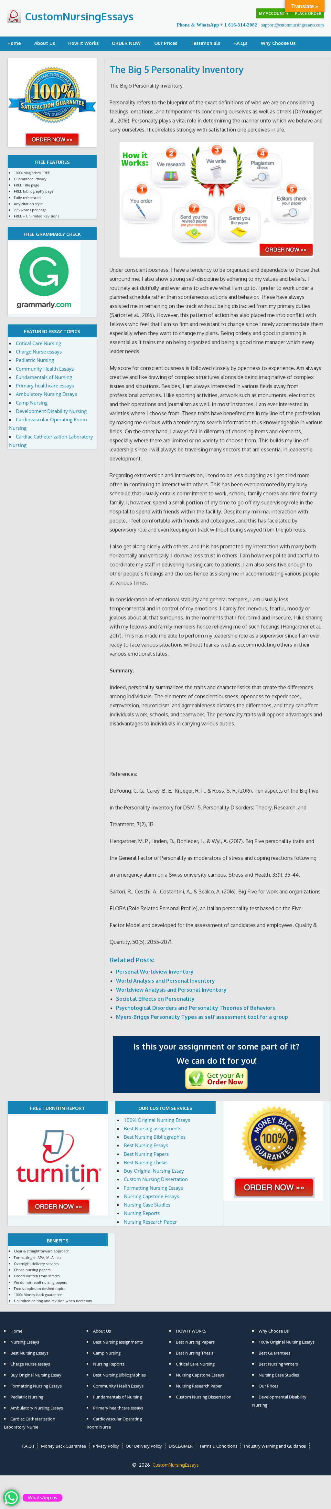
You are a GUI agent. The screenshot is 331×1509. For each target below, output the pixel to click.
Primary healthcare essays (45, 385)
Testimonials (205, 43)
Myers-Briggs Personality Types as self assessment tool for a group (202, 1017)
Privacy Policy (106, 1446)
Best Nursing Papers (146, 1154)
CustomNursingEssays (79, 16)
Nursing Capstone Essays (151, 1196)
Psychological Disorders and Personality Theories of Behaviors (195, 1008)
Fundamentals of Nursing (44, 377)
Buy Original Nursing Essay (154, 1170)
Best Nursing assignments (152, 1128)
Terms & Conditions (218, 1446)
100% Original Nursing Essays (157, 1120)
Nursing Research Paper (150, 1222)
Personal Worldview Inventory (155, 971)
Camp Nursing (32, 402)
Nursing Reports (142, 1213)
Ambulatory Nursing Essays (46, 394)
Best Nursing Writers (278, 1364)
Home (14, 43)
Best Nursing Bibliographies (155, 1137)
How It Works (83, 43)
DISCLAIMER (181, 1446)
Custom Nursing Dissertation (156, 1179)
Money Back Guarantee (63, 1446)
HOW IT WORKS (191, 1331)
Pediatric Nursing (35, 360)
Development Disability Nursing (51, 411)
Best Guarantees (274, 1353)
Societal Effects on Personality (155, 999)
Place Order (308, 13)
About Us (44, 43)
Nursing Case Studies (147, 1204)
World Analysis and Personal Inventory (165, 980)
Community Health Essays (45, 368)
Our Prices (165, 43)
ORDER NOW (126, 43)
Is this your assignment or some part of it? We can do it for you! (216, 1053)
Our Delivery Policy (144, 1446)
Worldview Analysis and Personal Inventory (171, 990)
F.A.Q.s (240, 43)
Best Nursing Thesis (145, 1162)
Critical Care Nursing (38, 343)
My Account (274, 13)
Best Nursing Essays (146, 1145)
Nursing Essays (24, 1342)
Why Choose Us (278, 43)
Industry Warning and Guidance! (275, 1446)
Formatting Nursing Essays (153, 1188)
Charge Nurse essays (39, 351)
